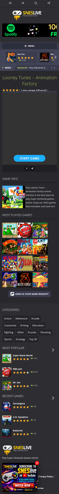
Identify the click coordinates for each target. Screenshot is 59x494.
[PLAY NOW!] (11, 57)
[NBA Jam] (25, 230)
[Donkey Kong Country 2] (40, 263)
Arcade (35, 318)
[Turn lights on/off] (27, 168)
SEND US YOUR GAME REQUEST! (32, 294)
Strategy (20, 339)
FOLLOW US (48, 3)
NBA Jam (17, 368)
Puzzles (32, 332)
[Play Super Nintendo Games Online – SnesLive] (29, 15)
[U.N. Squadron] (6, 419)
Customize (10, 325)
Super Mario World (23, 355)
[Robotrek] (6, 433)
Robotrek (22, 67)
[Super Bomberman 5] (9, 279)
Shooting (45, 332)
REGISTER (23, 3)
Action (7, 318)
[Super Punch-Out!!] (25, 246)
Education (38, 325)
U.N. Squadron (20, 417)
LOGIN (10, 3)
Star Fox (21, 54)
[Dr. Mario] (9, 263)
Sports (8, 339)
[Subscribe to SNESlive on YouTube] (20, 477)
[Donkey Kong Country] (9, 246)
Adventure (21, 318)
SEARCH (36, 3)
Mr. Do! (16, 382)
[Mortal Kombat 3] (25, 279)
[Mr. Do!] (40, 230)
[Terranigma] (6, 406)
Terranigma (19, 403)
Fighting (8, 332)
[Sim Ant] (40, 246)
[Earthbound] (40, 279)
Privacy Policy (45, 476)
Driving (24, 325)
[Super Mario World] (9, 230)
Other (20, 332)
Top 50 (33, 339)
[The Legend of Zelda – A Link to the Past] (25, 263)
